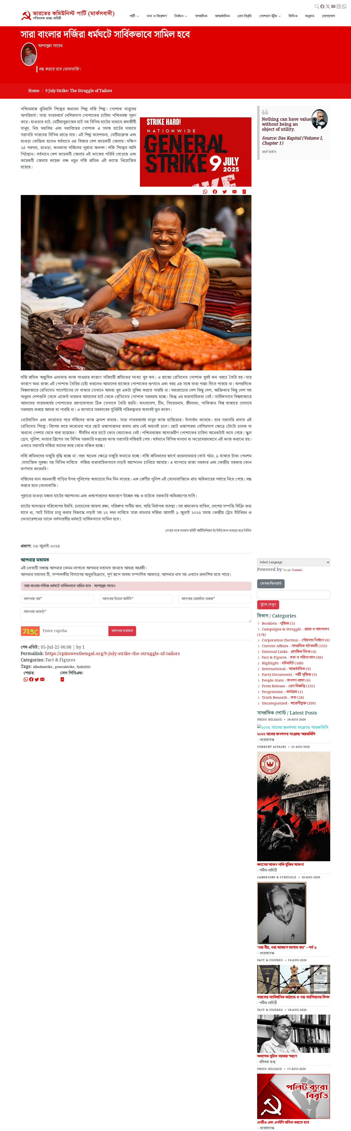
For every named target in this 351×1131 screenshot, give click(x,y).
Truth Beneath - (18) (283, 698)
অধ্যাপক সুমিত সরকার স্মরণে (277, 1056)
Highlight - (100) (282, 663)
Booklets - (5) (278, 624)
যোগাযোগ (328, 16)
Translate (297, 570)
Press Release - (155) (288, 686)
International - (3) (286, 669)
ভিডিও (293, 16)
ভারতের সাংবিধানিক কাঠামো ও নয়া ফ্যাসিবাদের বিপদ (293, 997)
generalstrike (64, 667)
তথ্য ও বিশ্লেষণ (157, 16)
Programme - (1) (282, 692)
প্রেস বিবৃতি (244, 16)
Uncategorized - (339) (289, 703)
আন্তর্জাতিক (222, 16)
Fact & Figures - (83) (292, 657)
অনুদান (309, 16)
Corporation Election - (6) (296, 640)
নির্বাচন (179, 16)
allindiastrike (42, 667)
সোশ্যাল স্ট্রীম (268, 16)
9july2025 (83, 667)
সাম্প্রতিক (201, 16)
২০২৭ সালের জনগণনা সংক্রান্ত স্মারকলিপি (286, 734)
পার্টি (132, 16)
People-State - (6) (286, 680)
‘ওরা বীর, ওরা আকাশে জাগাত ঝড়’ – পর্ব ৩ (287, 948)
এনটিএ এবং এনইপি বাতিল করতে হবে (283, 1123)
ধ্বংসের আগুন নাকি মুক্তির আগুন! (280, 865)
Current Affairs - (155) (294, 646)
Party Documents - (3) (289, 675)
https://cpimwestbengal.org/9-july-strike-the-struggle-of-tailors (112, 653)
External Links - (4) (289, 652)
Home (33, 91)
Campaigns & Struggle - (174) (293, 632)
